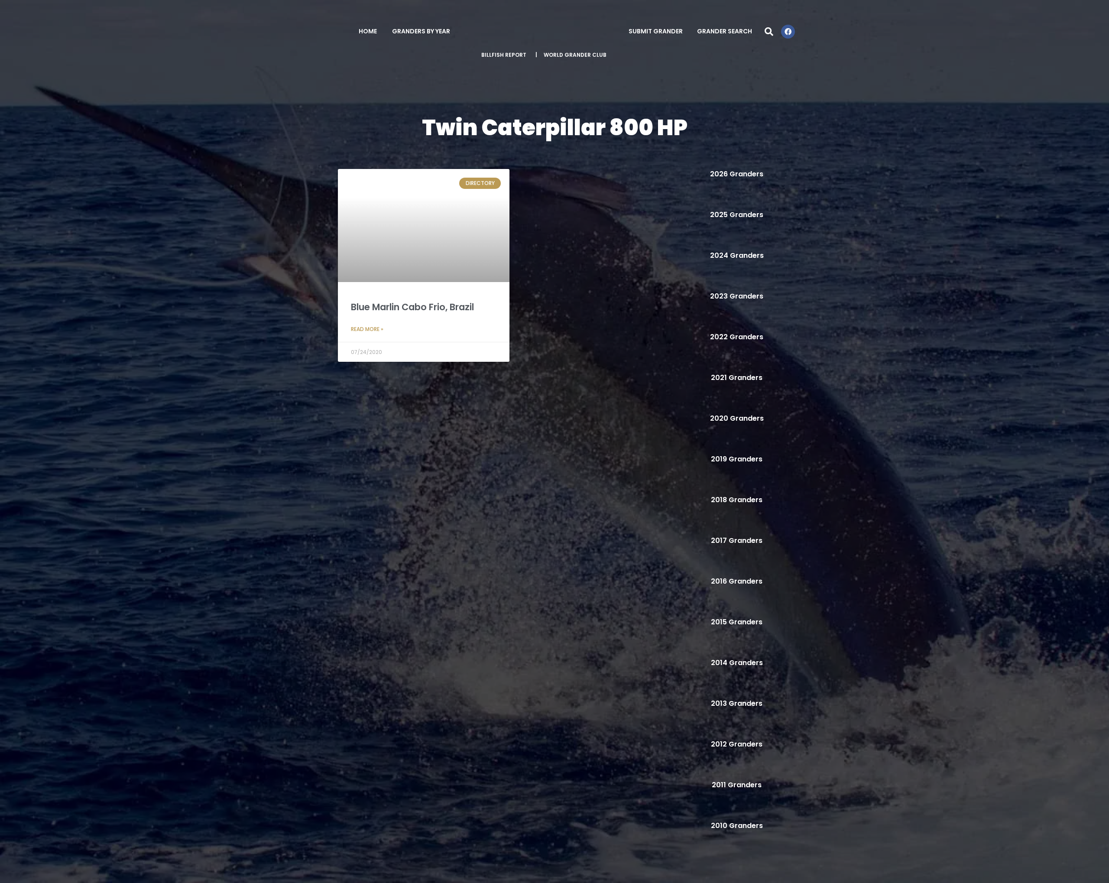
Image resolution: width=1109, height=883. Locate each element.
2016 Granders (736, 581)
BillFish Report (503, 54)
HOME (368, 31)
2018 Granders (736, 500)
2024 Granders (737, 255)
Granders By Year (421, 31)
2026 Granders (736, 174)
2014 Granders (737, 663)
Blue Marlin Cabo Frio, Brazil (412, 307)
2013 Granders (736, 703)
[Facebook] (788, 32)
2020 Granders (737, 418)
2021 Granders (736, 378)
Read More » (367, 329)
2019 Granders (736, 459)
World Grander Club (575, 54)
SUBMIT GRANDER (656, 31)
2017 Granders (736, 540)
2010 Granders (737, 826)
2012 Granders (736, 744)
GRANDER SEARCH (724, 31)
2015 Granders (736, 622)
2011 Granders (737, 785)
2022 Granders (736, 337)
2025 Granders (736, 215)
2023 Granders (736, 296)
